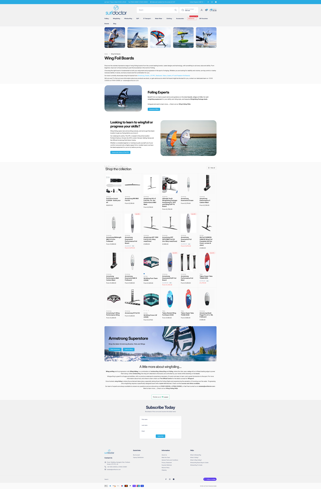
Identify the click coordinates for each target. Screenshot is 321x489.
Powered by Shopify (212, 485)
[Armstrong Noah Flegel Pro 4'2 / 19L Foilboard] (207, 305)
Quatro (169, 75)
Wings (183, 45)
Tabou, (165, 75)
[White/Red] (148, 310)
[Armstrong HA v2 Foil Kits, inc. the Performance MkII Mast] (151, 191)
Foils (137, 45)
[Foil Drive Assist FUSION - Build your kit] (114, 191)
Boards (114, 45)
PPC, (153, 75)
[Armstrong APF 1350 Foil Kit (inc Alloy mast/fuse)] (151, 229)
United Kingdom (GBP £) (196, 2)
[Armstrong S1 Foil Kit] (132, 305)
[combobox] (158, 10)
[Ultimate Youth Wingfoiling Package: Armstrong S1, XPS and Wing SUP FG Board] (170, 191)
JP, (151, 75)
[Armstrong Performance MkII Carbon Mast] (114, 268)
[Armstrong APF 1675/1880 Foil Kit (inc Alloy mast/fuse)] (170, 229)
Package (206, 45)
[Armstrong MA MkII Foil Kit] (132, 191)
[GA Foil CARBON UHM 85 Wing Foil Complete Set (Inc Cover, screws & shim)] (207, 229)
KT (173, 75)
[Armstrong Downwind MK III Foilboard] (132, 268)
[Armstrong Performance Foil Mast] (188, 268)
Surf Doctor (206, 485)
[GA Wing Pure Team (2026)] (151, 268)
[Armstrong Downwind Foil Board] (188, 229)
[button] (213, 10)
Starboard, (159, 75)
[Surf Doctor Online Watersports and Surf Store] (109, 453)
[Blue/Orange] (144, 310)
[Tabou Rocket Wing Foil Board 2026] (170, 305)
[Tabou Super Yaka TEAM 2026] (188, 305)
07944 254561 (115, 80)
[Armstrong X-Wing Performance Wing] (114, 305)
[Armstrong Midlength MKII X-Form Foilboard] (114, 229)
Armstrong (141, 75)
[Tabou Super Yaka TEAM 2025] (207, 268)
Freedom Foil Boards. (183, 75)
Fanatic (147, 75)
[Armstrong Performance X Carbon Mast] (207, 191)
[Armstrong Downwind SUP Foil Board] (170, 268)
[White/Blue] (146, 310)
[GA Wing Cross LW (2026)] (151, 305)
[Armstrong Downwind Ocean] (188, 191)
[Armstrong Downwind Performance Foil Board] (132, 229)
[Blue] (144, 273)
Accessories (160, 45)
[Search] (175, 10)
